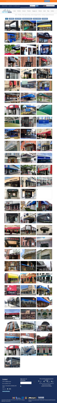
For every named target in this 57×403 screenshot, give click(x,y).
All (6, 18)
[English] (44, 5)
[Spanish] (45, 5)
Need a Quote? (4, 5)
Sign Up (34, 382)
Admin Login (42, 399)
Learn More (47, 1)
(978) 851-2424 (17, 5)
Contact (4, 379)
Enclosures (18, 18)
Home (16, 14)
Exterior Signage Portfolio (36, 14)
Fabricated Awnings (27, 18)
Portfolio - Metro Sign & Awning (24, 14)
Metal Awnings (37, 18)
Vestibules (44, 18)
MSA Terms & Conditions (46, 384)
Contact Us (10, 5)
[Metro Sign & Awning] (7, 9)
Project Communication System (34, 399)
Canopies (11, 18)
